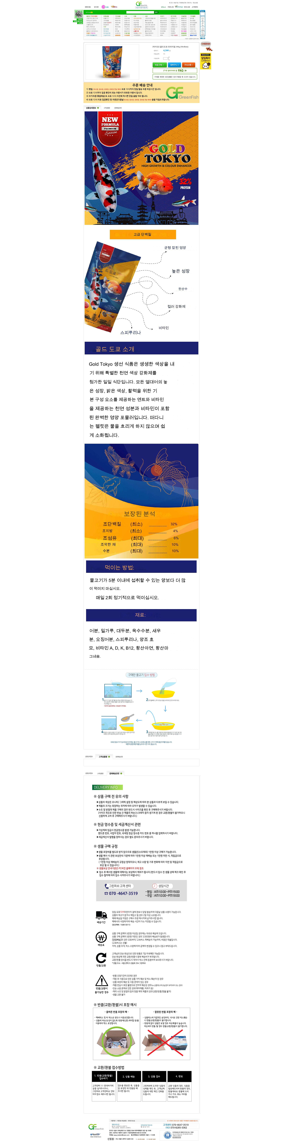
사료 (186, 38)
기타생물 (106, 20)
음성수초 (127, 31)
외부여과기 (163, 18)
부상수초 (127, 27)
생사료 (153, 24)
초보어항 (136, 22)
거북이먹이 (148, 35)
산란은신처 (193, 33)
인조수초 (192, 27)
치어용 (153, 29)
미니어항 (136, 20)
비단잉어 (106, 24)
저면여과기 (163, 27)
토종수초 (127, 20)
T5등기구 (173, 20)
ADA (161, 35)
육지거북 (117, 27)
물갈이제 (183, 18)
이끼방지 (183, 27)
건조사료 (148, 24)
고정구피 (89, 18)
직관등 (173, 31)
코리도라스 (94, 31)
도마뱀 (117, 31)
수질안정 (183, 22)
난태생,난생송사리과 (92, 22)
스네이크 (117, 33)
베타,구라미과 (90, 27)
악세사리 (192, 29)
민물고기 (106, 18)
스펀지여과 (163, 24)
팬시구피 (95, 18)
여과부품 (162, 31)
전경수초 (127, 22)
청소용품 (192, 20)
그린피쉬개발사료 (150, 18)
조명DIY (173, 33)
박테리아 (183, 20)
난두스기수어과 (91, 29)
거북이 (117, 24)
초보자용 (127, 18)
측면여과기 (163, 22)
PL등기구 (173, 22)
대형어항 (136, 24)
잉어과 (95, 20)
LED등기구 (174, 18)
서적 (191, 31)
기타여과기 (163, 29)
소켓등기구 (174, 27)
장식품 (192, 18)
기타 (195, 31)
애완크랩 (117, 22)
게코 (116, 29)
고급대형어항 (138, 27)
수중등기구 (174, 24)
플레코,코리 (148, 31)
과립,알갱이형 (149, 22)
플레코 (88, 31)
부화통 (136, 33)
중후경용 (127, 24)
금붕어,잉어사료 (194, 38)
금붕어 (105, 22)
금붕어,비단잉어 (150, 27)
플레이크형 (148, 20)
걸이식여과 (163, 20)
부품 (172, 35)
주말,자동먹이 (149, 33)
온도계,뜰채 (193, 22)
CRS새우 (118, 18)
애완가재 (117, 20)
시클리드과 (89, 24)
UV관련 (173, 29)
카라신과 (89, 20)
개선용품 (183, 29)
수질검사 (183, 24)
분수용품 (192, 24)
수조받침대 (137, 35)
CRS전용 (147, 29)
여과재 (162, 33)
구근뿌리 (127, 29)
